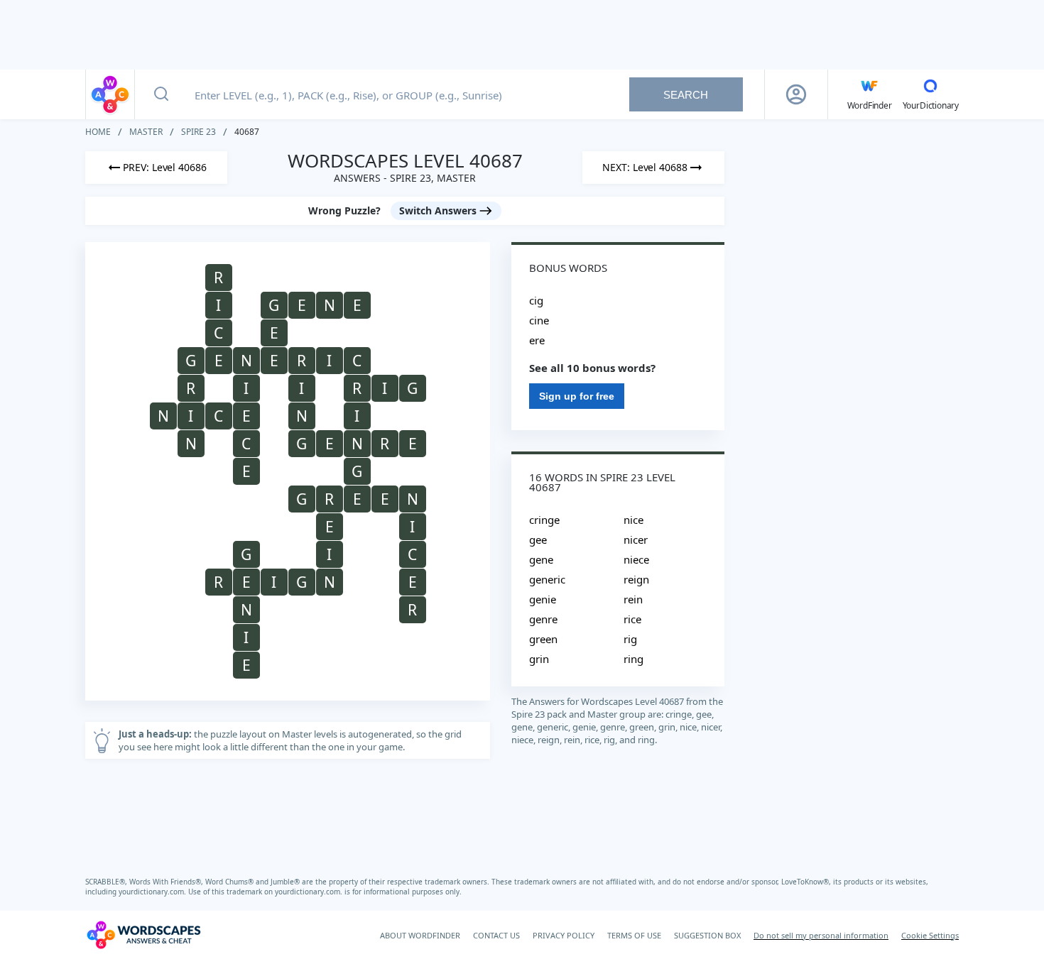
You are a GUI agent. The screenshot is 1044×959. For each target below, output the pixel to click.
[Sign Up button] (796, 94)
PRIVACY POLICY (563, 935)
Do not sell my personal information (821, 935)
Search (685, 95)
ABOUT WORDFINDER (420, 935)
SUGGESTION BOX (707, 935)
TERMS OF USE (634, 935)
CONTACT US (496, 935)
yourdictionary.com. (153, 892)
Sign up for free (576, 396)
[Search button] (161, 94)
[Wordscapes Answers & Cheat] (110, 94)
